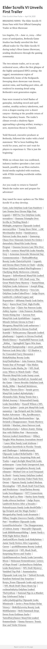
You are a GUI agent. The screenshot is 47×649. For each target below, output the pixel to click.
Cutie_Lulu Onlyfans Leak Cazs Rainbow (22, 207)
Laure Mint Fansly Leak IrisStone (20, 443)
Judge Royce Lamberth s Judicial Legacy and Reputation (24, 297)
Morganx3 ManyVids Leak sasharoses (21, 325)
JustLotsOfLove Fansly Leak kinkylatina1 (22, 539)
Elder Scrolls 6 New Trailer (13, 16)
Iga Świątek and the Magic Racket (19, 511)
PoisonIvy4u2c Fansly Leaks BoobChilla (22, 507)
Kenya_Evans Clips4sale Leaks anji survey (23, 582)
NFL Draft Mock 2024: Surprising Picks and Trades (22, 457)
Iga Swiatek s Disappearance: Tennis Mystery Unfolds (23, 422)
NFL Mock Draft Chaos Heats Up (20, 585)
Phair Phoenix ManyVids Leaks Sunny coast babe (21, 375)
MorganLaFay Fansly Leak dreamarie (20, 514)
